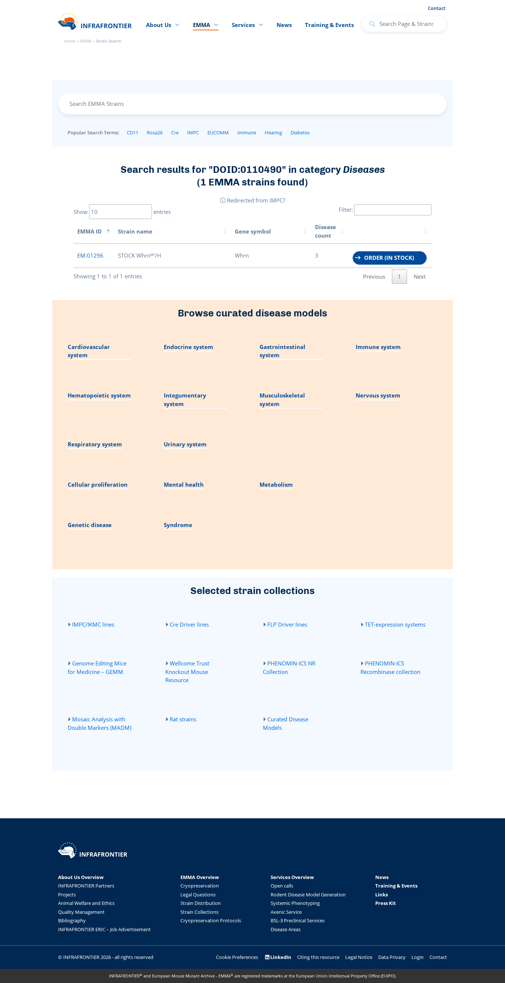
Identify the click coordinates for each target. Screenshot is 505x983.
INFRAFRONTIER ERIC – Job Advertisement (104, 929)
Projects (67, 894)
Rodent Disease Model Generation (308, 894)
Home (69, 41)
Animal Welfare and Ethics (86, 903)
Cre (175, 132)
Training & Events (329, 24)
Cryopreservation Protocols (210, 920)
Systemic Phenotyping (295, 903)
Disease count (325, 231)
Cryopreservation (199, 885)
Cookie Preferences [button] (237, 957)
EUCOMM (218, 132)
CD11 (132, 132)
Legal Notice (358, 957)
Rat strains (183, 719)
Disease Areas (286, 929)
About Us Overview (81, 877)
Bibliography (72, 920)
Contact (436, 8)
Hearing (273, 132)
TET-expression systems (395, 624)
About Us (158, 24)
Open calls (282, 885)
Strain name (135, 231)
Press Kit (385, 903)
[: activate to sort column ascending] (389, 231)
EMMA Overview (199, 877)
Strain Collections (199, 912)
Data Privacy (392, 957)
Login (417, 957)
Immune (246, 132)
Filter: (346, 209)
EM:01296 (90, 255)
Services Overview (292, 877)
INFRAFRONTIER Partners (86, 885)
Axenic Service (286, 912)
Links (381, 894)
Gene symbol (253, 231)
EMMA (85, 41)
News (284, 24)
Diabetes (300, 132)
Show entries (122, 211)
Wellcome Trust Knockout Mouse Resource (187, 672)
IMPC (193, 132)
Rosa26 (155, 132)
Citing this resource (318, 957)
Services (243, 24)
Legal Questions (198, 894)
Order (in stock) (389, 257)
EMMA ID (89, 231)
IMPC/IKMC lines (93, 624)
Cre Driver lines (189, 624)
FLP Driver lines (287, 624)
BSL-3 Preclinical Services (298, 920)
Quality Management (81, 912)
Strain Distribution (200, 903)
